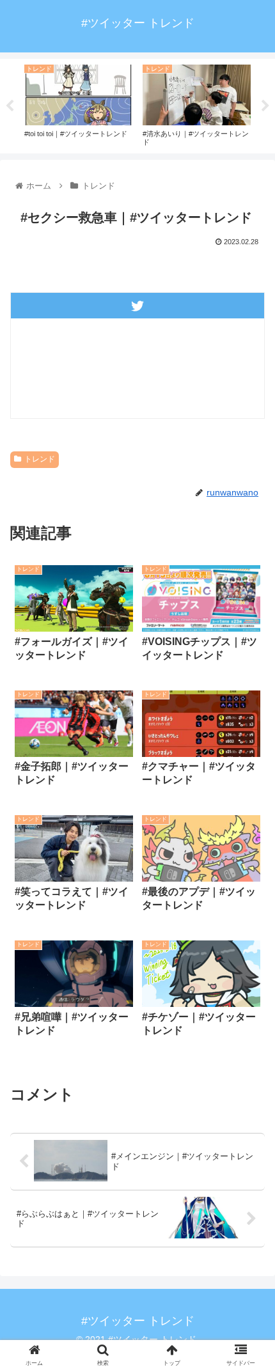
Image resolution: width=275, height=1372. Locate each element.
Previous (9, 106)
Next (265, 106)
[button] (248, 1155)
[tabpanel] (78, 104)
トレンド (39, 459)
